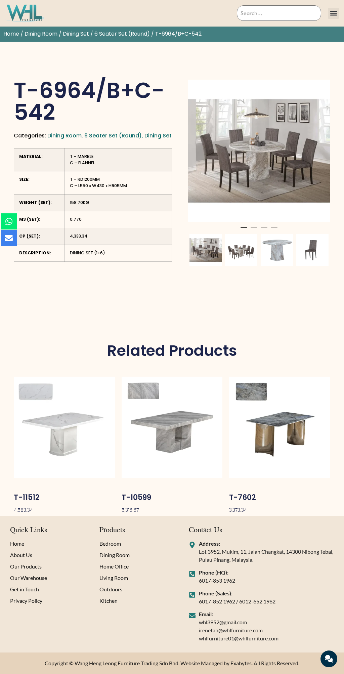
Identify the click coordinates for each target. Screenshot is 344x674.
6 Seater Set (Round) (122, 34)
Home (11, 34)
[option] (259, 151)
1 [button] (244, 230)
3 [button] (264, 230)
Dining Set (76, 34)
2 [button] (254, 230)
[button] (333, 13)
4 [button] (274, 230)
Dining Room (41, 34)
